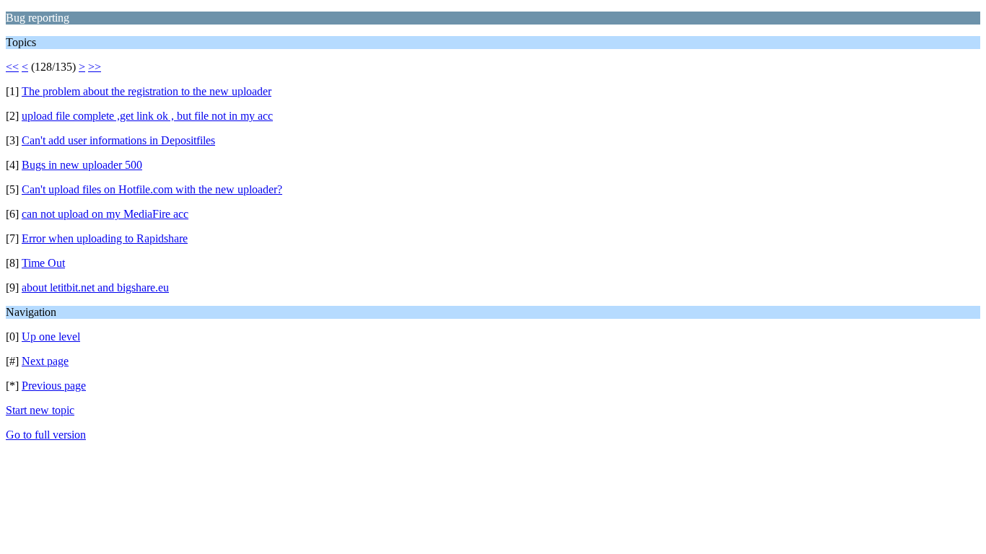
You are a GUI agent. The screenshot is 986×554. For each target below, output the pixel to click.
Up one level (51, 336)
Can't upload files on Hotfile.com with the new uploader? (152, 189)
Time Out (43, 263)
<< (12, 67)
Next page (45, 361)
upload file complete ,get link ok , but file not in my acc (147, 116)
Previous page (54, 385)
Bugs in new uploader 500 (82, 165)
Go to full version (46, 434)
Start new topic (40, 410)
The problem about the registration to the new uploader (146, 91)
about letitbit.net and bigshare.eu (95, 287)
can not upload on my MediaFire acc (105, 214)
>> (94, 67)
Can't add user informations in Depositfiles (118, 140)
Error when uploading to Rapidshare (105, 238)
